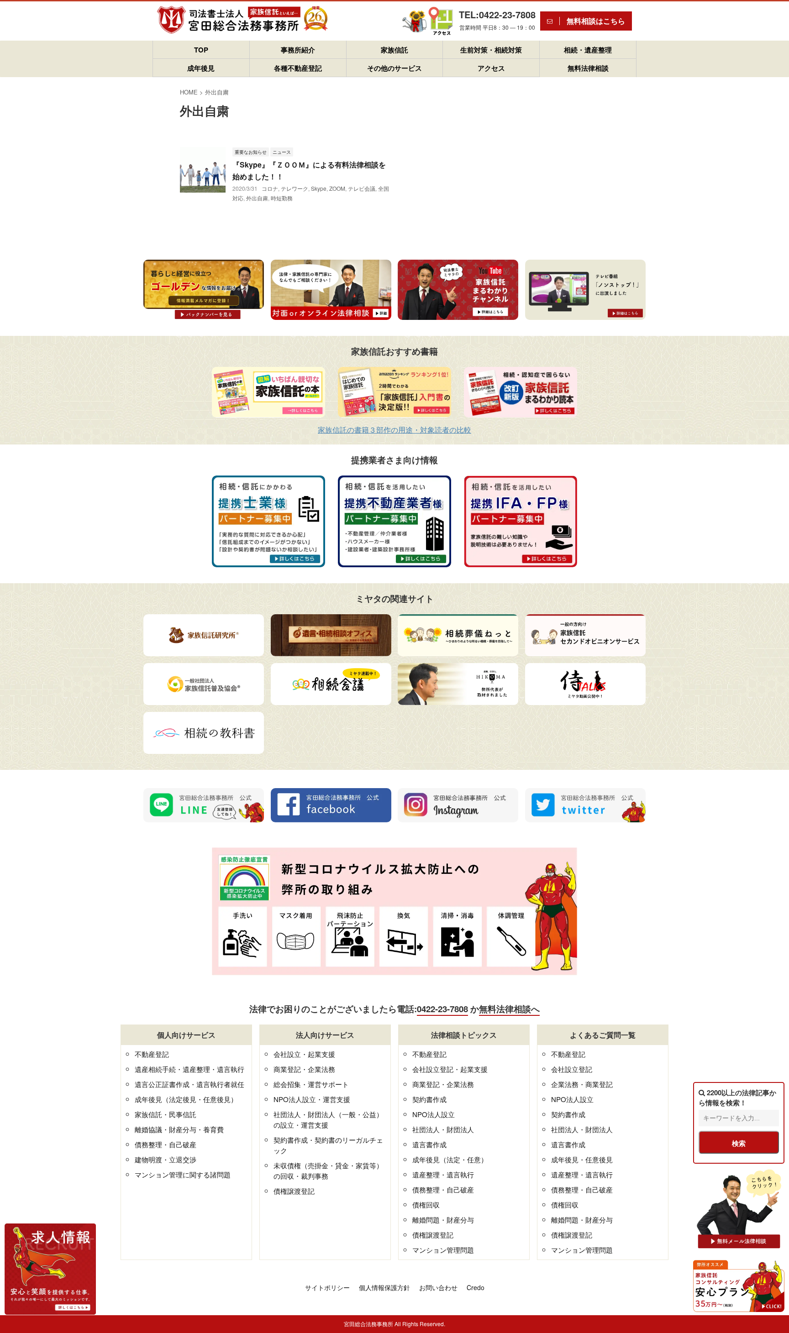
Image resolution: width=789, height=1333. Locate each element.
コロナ (270, 188)
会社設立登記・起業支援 (450, 1069)
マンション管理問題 (443, 1250)
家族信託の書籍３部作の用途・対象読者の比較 (394, 429)
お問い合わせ (438, 1287)
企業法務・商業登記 (582, 1084)
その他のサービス (394, 68)
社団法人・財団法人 (443, 1129)
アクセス (491, 68)
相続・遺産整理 (588, 50)
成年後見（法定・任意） (450, 1159)
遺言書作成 (429, 1144)
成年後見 (201, 68)
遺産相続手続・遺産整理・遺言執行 (189, 1069)
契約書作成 (429, 1099)
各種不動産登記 (298, 68)
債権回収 (426, 1204)
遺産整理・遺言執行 (443, 1174)
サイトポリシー (327, 1287)
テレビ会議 (361, 188)
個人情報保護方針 (384, 1287)
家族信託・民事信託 (165, 1114)
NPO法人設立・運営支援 (312, 1099)
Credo (475, 1287)
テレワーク (294, 188)
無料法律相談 (588, 68)
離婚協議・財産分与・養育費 (179, 1129)
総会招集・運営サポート (311, 1084)
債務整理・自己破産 (165, 1144)
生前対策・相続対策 (491, 50)
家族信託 (394, 50)
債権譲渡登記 (294, 1191)
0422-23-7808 (442, 1009)
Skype (318, 188)
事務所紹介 (298, 50)
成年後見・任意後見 (582, 1159)
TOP (201, 50)
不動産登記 (152, 1054)
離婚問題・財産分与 (443, 1219)
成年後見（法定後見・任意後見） (186, 1099)
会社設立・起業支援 (304, 1054)
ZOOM (337, 188)
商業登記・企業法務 (304, 1069)
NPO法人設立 (433, 1114)
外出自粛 (257, 198)
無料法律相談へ (509, 1009)
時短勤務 (282, 198)
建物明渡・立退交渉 (165, 1159)
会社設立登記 (571, 1069)
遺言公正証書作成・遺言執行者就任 (189, 1084)
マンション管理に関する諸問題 (183, 1174)
